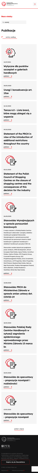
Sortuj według (11, 37)
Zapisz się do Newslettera (15, 462)
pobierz (6, 76)
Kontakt (19, 4)
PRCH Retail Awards (19, 1)
